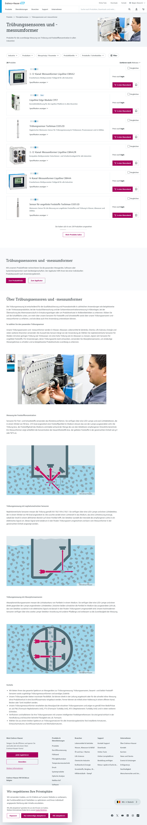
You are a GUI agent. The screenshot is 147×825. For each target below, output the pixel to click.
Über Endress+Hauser (128, 743)
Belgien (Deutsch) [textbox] (137, 3)
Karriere (123, 752)
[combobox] (138, 3)
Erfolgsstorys (125, 765)
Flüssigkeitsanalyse (22, 17)
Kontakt (123, 3)
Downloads (114, 3)
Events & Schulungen (128, 760)
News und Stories (126, 756)
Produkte (9, 17)
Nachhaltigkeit (125, 769)
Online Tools (103, 3)
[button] (39, 82)
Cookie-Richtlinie (41, 810)
